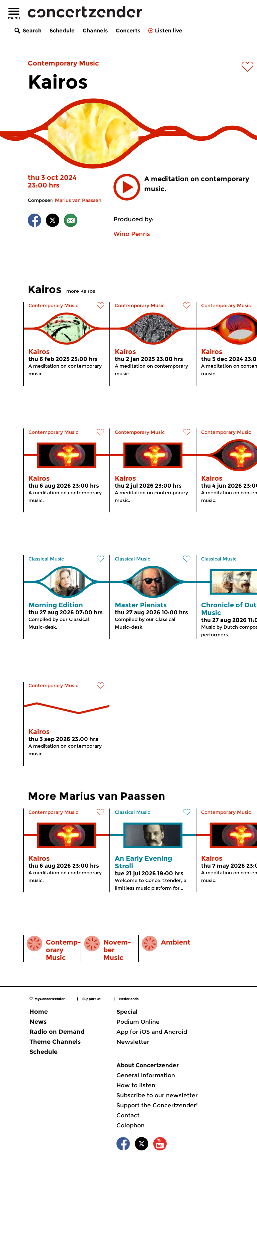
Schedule (62, 30)
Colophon (130, 1125)
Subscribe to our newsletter (157, 1095)
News (38, 1021)
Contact (128, 1115)
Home (38, 1011)
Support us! (91, 999)
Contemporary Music (63, 63)
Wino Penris (131, 234)
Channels (95, 30)
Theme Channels (55, 1041)
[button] (126, 187)
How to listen (135, 1085)
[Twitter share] (52, 221)
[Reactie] (70, 221)
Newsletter (132, 1041)
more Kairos (80, 291)
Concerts (128, 30)
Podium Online (138, 1021)
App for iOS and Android (151, 1031)
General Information (145, 1075)
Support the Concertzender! (157, 1105)
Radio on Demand (57, 1031)
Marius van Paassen (78, 200)
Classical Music (46, 559)
